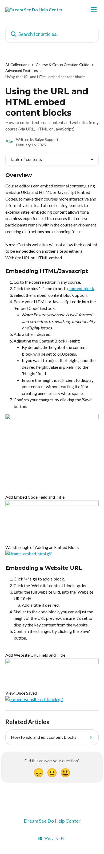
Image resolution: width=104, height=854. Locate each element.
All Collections (17, 64)
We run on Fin (55, 838)
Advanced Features (21, 70)
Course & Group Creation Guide (62, 64)
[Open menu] (94, 9)
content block (81, 288)
